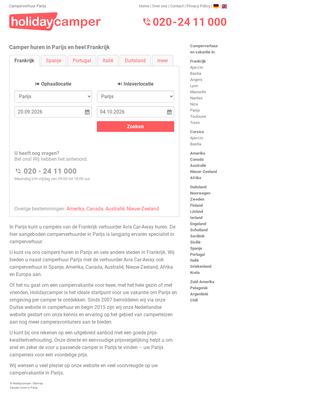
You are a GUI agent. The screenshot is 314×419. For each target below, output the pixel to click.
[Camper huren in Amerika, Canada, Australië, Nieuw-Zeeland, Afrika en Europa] (55, 21)
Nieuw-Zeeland (203, 171)
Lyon (194, 85)
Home (144, 6)
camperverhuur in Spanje (36, 267)
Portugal (197, 254)
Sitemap (38, 383)
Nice (194, 104)
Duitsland (198, 187)
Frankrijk (198, 61)
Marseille (198, 92)
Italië (194, 260)
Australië (198, 165)
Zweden (197, 199)
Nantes (196, 98)
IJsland (196, 211)
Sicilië (195, 242)
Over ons (159, 6)
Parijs (195, 110)
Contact (177, 6)
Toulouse (198, 116)
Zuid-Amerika (202, 281)
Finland (196, 205)
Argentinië (199, 294)
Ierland (196, 217)
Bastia (195, 73)
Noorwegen (200, 193)
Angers (196, 79)
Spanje (196, 248)
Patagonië (199, 288)
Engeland (198, 223)
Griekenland (200, 266)
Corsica (197, 131)
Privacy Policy (198, 6)
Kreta (195, 272)
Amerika (197, 153)
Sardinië (197, 236)
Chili (194, 300)
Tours (195, 122)
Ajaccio (196, 67)
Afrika (195, 177)
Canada (197, 159)
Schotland (199, 230)
